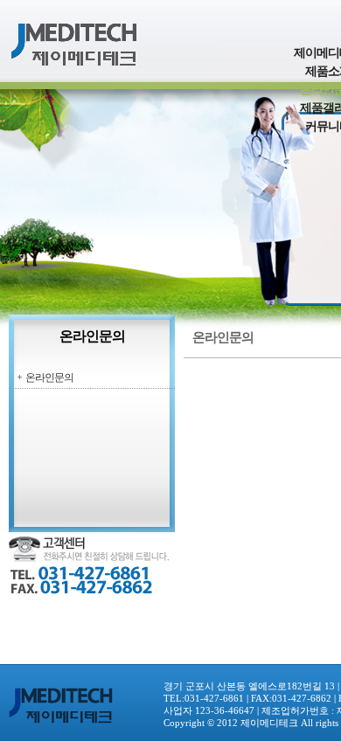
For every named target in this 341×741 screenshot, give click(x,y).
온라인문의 (49, 377)
